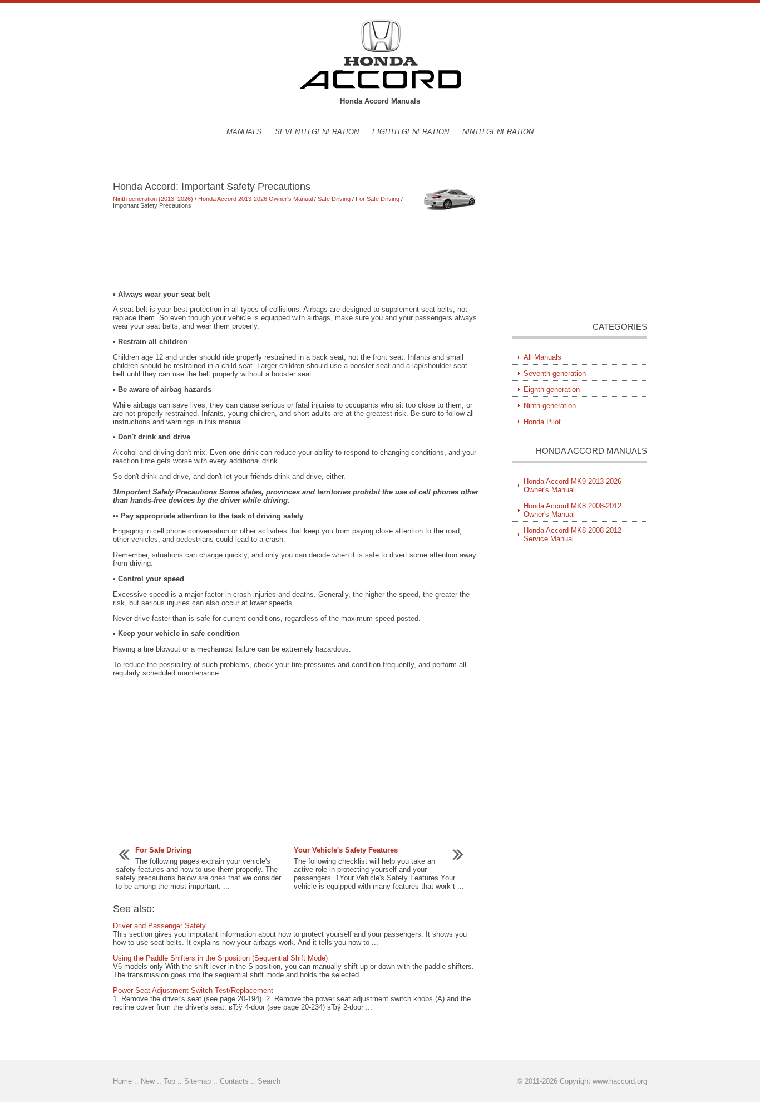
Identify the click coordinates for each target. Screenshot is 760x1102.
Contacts (234, 1081)
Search (269, 1081)
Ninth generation (498, 132)
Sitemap (197, 1081)
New (148, 1081)
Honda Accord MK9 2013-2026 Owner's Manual (572, 485)
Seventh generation (317, 132)
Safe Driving (334, 198)
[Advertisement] (296, 249)
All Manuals (542, 357)
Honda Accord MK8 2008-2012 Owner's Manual (572, 510)
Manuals (243, 132)
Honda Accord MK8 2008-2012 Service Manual (572, 534)
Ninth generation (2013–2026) (153, 198)
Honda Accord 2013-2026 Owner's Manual (255, 198)
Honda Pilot (542, 422)
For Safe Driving (377, 198)
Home (122, 1081)
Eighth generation (410, 132)
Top (169, 1081)
